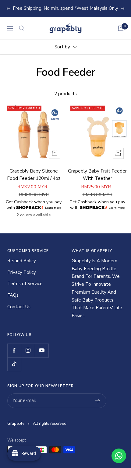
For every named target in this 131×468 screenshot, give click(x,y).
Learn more (53, 208)
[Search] (21, 28)
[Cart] (121, 28)
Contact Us (18, 307)
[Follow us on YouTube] (41, 350)
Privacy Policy (21, 272)
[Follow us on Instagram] (28, 350)
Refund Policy (21, 261)
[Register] (97, 401)
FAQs (13, 295)
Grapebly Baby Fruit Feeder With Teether (97, 174)
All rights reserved (49, 423)
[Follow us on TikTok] (14, 364)
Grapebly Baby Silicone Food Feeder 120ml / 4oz (33, 174)
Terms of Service (25, 284)
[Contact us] (119, 456)
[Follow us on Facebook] (14, 350)
